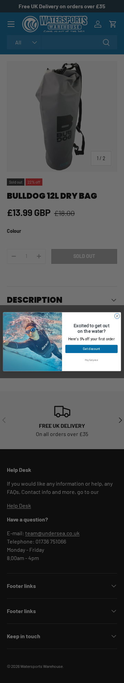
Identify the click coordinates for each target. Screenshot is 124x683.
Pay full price (91, 360)
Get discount (91, 349)
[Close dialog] (117, 315)
